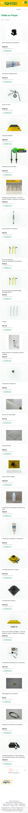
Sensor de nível (6, 104)
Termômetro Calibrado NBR (9, 73)
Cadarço (4, 321)
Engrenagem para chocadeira (10, 693)
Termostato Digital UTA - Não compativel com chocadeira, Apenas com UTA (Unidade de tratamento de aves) (13, 756)
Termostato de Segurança (9, 383)
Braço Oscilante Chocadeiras (9, 228)
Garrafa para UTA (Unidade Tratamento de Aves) (13, 508)
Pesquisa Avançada (8, 804)
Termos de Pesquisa (14, 801)
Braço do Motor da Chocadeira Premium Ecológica (13, 353)
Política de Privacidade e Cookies (14, 802)
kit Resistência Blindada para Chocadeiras (13, 662)
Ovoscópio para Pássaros (8, 600)
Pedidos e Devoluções (19, 804)
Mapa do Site (14, 805)
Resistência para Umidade (9, 166)
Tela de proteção (6, 445)
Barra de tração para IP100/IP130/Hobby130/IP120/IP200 (12, 260)
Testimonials (22, 805)
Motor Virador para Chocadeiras (10, 42)
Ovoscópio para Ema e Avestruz (10, 569)
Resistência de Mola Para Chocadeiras (12, 724)
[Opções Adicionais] (6, 781)
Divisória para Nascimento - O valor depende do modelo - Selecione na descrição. (13, 198)
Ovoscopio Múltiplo (7, 135)
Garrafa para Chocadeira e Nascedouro (12, 538)
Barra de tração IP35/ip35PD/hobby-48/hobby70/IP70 (12, 291)
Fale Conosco (6, 805)
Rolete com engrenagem (8, 414)
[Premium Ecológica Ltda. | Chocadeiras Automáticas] (10, 3)
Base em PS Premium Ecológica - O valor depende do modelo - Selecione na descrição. (14, 632)
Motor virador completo (8, 476)
